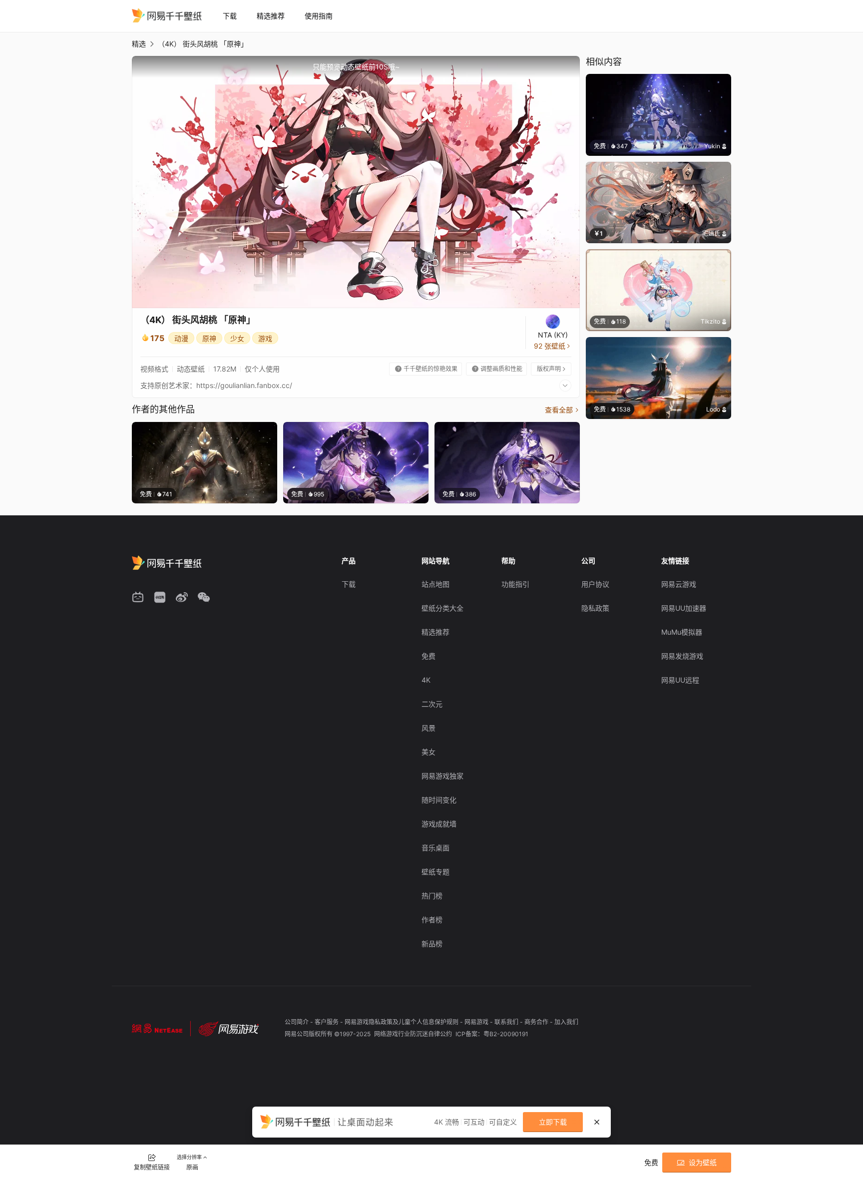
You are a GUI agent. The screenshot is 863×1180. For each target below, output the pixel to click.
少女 (237, 338)
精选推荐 (271, 15)
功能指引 (515, 584)
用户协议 (595, 584)
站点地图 (435, 584)
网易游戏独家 (442, 776)
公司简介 (297, 1022)
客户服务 (327, 1022)
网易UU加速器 (683, 608)
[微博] (182, 597)
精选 (139, 43)
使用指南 (319, 15)
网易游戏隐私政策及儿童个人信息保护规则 (402, 1022)
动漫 (181, 338)
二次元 (432, 704)
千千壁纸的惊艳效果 (426, 369)
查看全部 (562, 409)
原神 (209, 338)
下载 (230, 15)
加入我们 (566, 1022)
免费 (428, 656)
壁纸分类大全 (442, 608)
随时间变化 (439, 799)
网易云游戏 (678, 584)
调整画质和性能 (497, 369)
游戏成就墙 (439, 823)
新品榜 (432, 943)
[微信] (204, 597)
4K (426, 680)
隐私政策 (595, 608)
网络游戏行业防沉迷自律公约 (413, 1034)
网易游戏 (477, 1022)
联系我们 (507, 1022)
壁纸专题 (435, 871)
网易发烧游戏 (682, 656)
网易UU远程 (680, 680)
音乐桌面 (435, 847)
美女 (428, 752)
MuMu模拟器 (681, 632)
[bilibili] (138, 597)
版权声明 (552, 369)
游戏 (265, 338)
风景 (428, 728)
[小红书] (160, 597)
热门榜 (432, 895)
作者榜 (432, 919)
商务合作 (537, 1022)
